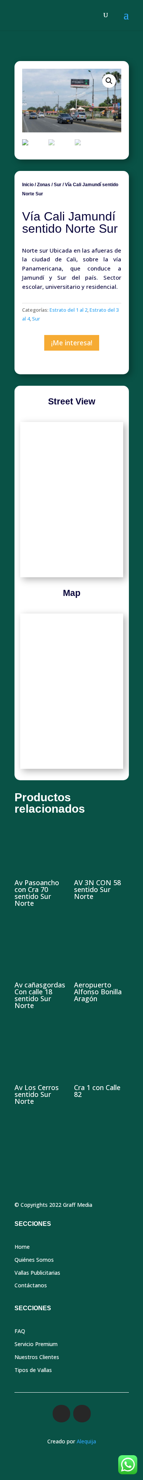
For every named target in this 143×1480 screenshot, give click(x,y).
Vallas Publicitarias (37, 1272)
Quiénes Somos (34, 1259)
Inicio (28, 184)
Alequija (86, 1441)
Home (22, 1246)
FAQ (19, 1331)
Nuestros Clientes (36, 1357)
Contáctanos (30, 1285)
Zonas (43, 184)
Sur (57, 184)
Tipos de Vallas (33, 1370)
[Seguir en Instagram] (82, 1413)
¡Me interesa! (71, 342)
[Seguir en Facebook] (61, 1413)
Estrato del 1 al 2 (68, 309)
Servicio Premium (36, 1344)
